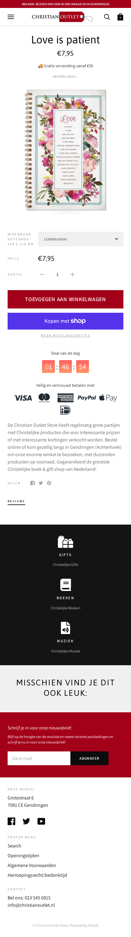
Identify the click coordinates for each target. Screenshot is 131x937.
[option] (65, 150)
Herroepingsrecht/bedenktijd (37, 875)
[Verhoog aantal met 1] (72, 274)
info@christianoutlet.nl (31, 905)
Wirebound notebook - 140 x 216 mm (21, 239)
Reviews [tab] (16, 501)
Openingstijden (23, 855)
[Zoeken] (107, 16)
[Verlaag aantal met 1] (42, 274)
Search (14, 846)
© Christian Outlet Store (50, 925)
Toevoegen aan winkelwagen (65, 299)
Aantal (15, 274)
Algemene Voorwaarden (32, 865)
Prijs (13, 258)
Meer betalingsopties (65, 335)
